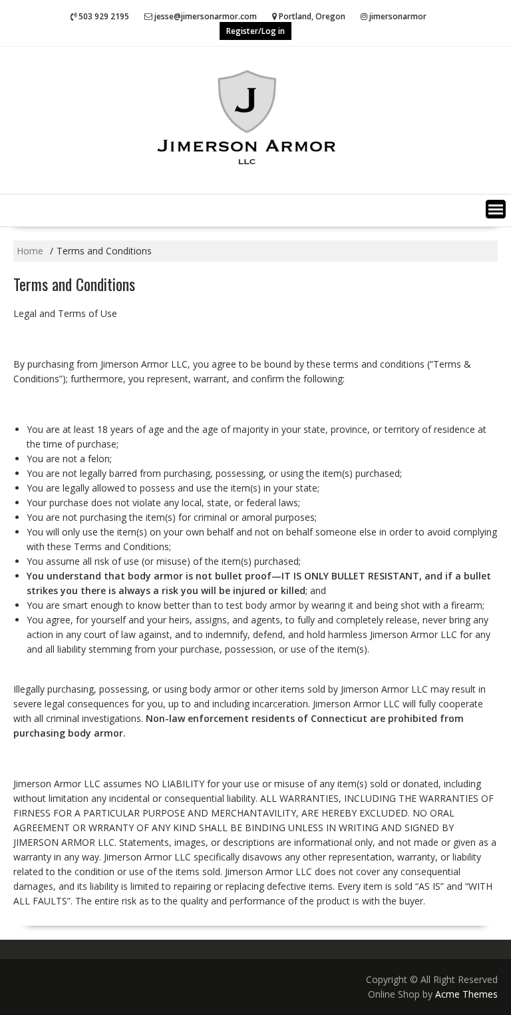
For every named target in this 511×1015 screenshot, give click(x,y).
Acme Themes (466, 994)
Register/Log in (255, 31)
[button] (496, 209)
